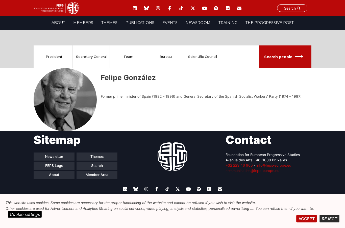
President (54, 57)
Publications (140, 22)
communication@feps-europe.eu (252, 170)
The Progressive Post (269, 22)
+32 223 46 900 (239, 165)
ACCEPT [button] (307, 218)
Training (227, 22)
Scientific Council (202, 57)
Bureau (165, 57)
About (58, 22)
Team (128, 57)
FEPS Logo (54, 165)
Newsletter (54, 156)
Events (170, 22)
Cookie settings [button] (25, 214)
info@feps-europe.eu (273, 165)
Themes (109, 22)
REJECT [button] (329, 218)
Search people (278, 57)
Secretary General (91, 57)
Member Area (97, 174)
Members (83, 22)
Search (290, 8)
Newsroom (198, 22)
